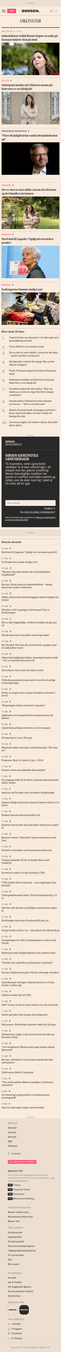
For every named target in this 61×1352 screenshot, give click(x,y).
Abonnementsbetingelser (21, 1246)
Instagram (16, 1328)
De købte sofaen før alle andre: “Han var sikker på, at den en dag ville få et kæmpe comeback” (31, 391)
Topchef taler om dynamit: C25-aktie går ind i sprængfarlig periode (34, 339)
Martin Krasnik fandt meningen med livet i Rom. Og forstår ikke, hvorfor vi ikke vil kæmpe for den (32, 413)
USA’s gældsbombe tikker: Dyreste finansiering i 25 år (29, 896)
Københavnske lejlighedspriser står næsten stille (29, 952)
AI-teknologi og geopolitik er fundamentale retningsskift (26, 1096)
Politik (5, 31)
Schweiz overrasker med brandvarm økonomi (27, 850)
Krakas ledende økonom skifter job (21, 815)
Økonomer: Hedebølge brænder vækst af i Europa (29, 1024)
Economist (16, 1194)
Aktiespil (12, 1145)
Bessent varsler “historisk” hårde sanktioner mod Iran (29, 839)
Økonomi (6, 185)
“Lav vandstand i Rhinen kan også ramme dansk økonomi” (28, 1048)
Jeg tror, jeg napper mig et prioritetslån (23, 1107)
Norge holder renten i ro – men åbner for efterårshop (30, 930)
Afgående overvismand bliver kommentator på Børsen (27, 716)
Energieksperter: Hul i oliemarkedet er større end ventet (29, 941)
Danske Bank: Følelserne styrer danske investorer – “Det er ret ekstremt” (30, 402)
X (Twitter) (16, 1338)
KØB (12, 11)
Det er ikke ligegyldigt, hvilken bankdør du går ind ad (29, 623)
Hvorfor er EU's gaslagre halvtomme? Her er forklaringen (26, 611)
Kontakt (12, 1277)
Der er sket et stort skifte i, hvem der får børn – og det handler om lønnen (33, 354)
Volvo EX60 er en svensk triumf (26, 346)
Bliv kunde (13, 1264)
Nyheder (12, 1127)
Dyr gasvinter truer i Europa (17, 737)
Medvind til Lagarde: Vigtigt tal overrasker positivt (29, 552)
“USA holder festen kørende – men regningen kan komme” (29, 884)
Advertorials (14, 1295)
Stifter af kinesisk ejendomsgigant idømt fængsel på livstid (30, 598)
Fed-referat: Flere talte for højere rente (23, 670)
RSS (10, 1141)
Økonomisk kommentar (14, 131)
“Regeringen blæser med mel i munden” (24, 705)
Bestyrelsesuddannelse (20, 1216)
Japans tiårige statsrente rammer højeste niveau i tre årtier (30, 803)
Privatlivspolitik (16, 1241)
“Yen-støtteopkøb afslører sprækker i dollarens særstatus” (27, 1083)
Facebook (16, 1333)
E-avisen (16, 1153)
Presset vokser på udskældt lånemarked (23, 770)
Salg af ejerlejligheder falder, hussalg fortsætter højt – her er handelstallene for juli (30, 659)
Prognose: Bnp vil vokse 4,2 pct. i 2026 (22, 760)
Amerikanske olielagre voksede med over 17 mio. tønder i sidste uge (28, 983)
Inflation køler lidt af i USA (16, 994)
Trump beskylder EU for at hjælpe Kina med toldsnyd (25, 861)
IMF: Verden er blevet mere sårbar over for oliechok (30, 1004)
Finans (14, 1184)
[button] (56, 11)
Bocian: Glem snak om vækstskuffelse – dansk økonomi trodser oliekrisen (27, 586)
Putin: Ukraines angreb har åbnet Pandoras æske (32, 372)
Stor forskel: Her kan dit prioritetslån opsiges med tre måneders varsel (29, 646)
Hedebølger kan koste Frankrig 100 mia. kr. (25, 920)
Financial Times (19, 1189)
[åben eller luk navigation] (4, 11)
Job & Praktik (15, 1282)
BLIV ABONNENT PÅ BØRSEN (22, 1162)
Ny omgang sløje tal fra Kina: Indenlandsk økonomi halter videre (30, 781)
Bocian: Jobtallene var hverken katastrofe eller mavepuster (27, 1061)
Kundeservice (15, 1232)
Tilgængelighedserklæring (21, 1250)
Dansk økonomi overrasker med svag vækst (25, 635)
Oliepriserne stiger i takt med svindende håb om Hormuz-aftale (28, 1035)
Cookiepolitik (15, 1236)
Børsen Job (14, 1221)
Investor (12, 1132)
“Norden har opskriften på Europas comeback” (27, 962)
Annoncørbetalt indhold (20, 1291)
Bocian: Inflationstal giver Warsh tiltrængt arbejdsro (30, 972)
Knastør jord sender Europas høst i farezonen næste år (30, 826)
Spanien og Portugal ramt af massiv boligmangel (28, 792)
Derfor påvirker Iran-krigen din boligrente (25, 1014)
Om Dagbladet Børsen (19, 1286)
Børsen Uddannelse (18, 1212)
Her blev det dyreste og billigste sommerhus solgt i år (29, 909)
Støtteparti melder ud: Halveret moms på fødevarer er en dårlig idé (31, 381)
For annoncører (16, 1255)
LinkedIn (16, 1323)
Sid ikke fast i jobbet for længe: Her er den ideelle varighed (32, 363)
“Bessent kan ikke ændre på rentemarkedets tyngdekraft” (26, 573)
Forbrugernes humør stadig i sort (20, 561)
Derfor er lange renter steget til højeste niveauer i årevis (28, 694)
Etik (10, 1259)
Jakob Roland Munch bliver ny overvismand (26, 727)
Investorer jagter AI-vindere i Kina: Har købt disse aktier (33, 423)
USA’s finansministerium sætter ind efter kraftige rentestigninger (28, 681)
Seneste (12, 1136)
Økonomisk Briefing (21, 1198)
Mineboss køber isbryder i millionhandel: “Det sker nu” (30, 749)
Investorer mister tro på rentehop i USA (23, 872)
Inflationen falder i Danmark (17, 1072)
